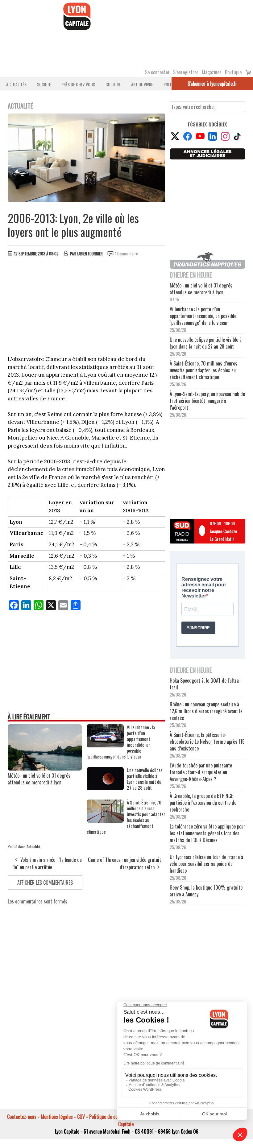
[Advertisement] (87, 307)
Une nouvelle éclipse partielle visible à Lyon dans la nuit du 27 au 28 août (145, 779)
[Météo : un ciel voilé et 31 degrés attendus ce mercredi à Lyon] (45, 768)
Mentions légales (57, 1116)
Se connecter (157, 72)
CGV (81, 1116)
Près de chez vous (78, 84)
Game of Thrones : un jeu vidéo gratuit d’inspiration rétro (124, 863)
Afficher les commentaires (45, 882)
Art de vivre (142, 84)
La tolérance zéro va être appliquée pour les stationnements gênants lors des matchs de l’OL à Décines (207, 833)
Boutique (233, 72)
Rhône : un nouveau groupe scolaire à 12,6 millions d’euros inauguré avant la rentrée (206, 711)
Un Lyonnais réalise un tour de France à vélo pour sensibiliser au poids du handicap (206, 864)
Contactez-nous (21, 1116)
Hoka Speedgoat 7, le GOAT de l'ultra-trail (205, 684)
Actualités (16, 84)
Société (44, 84)
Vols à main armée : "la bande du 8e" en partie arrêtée (47, 863)
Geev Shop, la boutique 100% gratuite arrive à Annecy (206, 891)
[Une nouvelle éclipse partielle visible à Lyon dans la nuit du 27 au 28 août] (105, 788)
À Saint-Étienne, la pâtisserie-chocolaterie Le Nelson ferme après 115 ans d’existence (207, 741)
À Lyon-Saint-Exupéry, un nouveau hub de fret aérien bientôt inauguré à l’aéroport (207, 401)
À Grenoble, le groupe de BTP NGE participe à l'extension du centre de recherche (203, 802)
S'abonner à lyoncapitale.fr (212, 83)
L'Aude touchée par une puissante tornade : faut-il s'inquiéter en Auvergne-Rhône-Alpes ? (201, 772)
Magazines (212, 72)
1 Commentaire (126, 253)
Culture (113, 84)
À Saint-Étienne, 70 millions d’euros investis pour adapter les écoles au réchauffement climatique (126, 817)
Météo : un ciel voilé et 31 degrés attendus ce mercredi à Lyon (39, 779)
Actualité (33, 846)
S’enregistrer (185, 72)
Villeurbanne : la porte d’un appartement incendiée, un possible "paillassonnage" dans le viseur (121, 741)
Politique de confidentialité (115, 1116)
